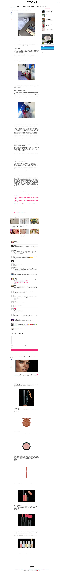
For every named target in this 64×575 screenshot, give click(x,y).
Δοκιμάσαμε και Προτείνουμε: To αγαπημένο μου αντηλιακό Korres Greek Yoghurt (24, 226)
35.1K (48, 46)
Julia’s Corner (42, 6)
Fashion (21, 6)
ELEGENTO (40, 570)
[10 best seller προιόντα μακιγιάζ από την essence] (14, 231)
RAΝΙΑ (15, 308)
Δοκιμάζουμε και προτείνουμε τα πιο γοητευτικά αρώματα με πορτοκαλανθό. (34, 236)
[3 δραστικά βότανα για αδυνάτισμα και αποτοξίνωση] (34, 221)
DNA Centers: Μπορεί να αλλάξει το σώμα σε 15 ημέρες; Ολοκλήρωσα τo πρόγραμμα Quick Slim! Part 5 (23, 9)
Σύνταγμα (23, 212)
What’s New (37, 6)
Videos (35, 569)
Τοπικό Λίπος (25, 212)
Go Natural (33, 6)
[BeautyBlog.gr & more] (32, 3)
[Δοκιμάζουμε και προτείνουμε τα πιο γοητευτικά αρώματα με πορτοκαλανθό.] (34, 231)
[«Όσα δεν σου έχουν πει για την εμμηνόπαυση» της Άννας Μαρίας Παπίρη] (44, 24)
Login (46, 6)
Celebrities (28, 6)
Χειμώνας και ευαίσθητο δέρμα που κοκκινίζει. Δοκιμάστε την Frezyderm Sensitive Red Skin (49, 30)
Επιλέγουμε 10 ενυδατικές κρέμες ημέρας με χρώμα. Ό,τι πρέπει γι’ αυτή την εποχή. (24, 236)
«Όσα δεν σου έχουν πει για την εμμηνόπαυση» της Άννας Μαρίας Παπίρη (49, 25)
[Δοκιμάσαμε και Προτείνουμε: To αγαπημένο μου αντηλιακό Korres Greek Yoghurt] (24, 221)
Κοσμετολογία (17, 212)
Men (41, 569)
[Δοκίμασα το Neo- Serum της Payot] (44, 15)
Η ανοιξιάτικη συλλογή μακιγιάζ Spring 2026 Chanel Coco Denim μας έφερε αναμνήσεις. (49, 11)
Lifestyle (24, 6)
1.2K (48, 49)
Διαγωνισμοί (43, 569)
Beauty (18, 6)
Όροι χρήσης (16, 569)
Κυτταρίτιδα (20, 212)
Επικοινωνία (47, 569)
